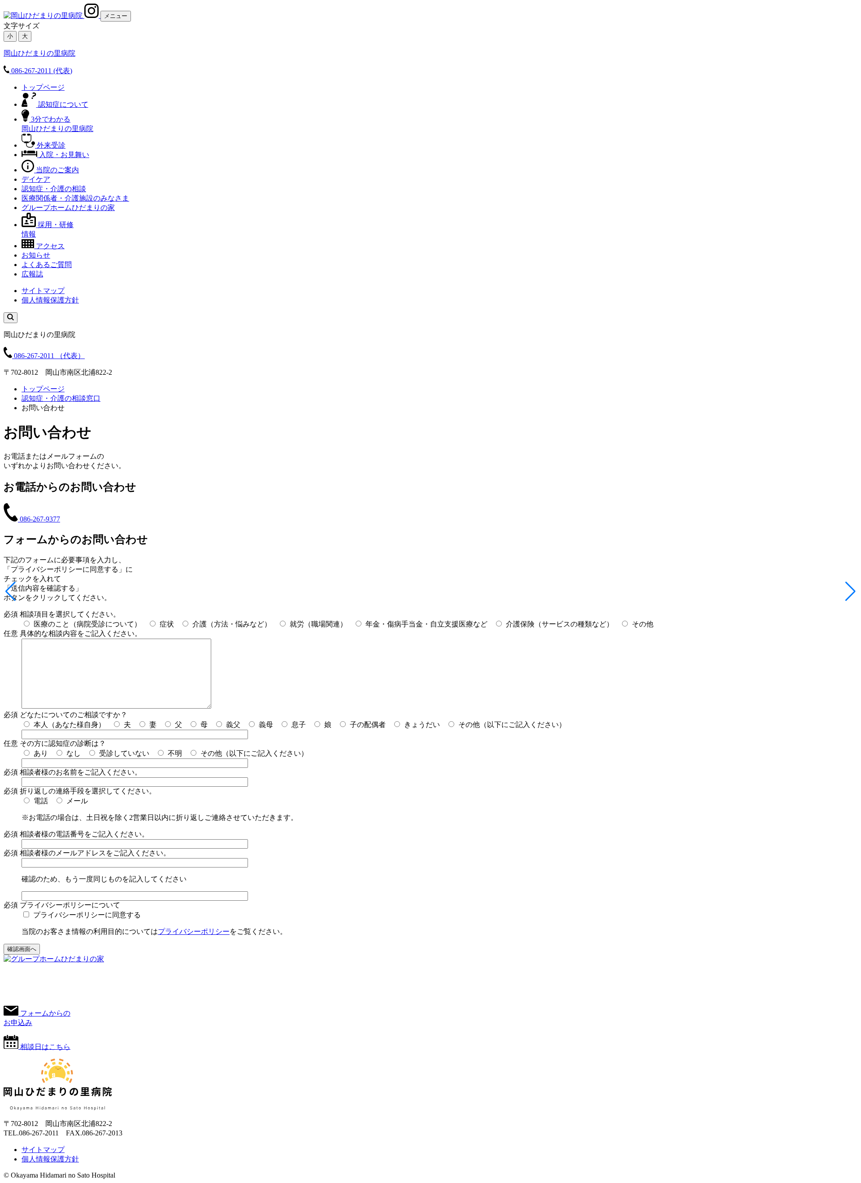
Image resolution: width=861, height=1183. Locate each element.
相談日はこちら (45, 1046)
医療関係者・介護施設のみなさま (75, 198)
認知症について (63, 104)
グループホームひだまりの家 (68, 207)
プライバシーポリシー (194, 931)
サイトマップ (43, 290)
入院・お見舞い (64, 154)
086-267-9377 (40, 519)
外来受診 (51, 145)
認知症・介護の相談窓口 (61, 398)
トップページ (43, 87)
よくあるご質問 (47, 264)
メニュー (115, 16)
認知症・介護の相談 (54, 189)
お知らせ (36, 255)
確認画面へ (21, 949)
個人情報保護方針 (50, 300)
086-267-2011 (49, 355)
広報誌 (32, 274)
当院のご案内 (57, 170)
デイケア (36, 179)
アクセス (50, 246)
